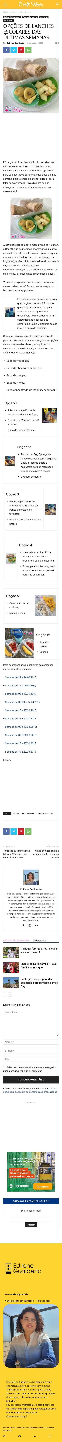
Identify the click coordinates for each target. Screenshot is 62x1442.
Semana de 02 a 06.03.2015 (20, 735)
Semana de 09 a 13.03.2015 (20, 726)
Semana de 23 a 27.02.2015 (20, 743)
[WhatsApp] (28, 50)
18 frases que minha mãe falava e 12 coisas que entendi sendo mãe (16, 854)
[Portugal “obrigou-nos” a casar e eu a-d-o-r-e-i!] (11, 952)
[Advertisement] (31, 137)
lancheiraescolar (45, 813)
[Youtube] (37, 926)
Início (5, 12)
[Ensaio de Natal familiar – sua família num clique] (11, 967)
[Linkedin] (34, 1436)
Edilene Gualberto (15, 43)
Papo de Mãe (8, 20)
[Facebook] (6, 50)
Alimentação (25, 12)
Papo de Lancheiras (30, 17)
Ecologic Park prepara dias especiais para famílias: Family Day (39, 982)
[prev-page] (5, 995)
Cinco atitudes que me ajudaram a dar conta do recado (46, 854)
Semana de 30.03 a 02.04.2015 (22, 702)
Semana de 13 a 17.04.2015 (20, 685)
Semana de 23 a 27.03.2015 (20, 710)
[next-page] (10, 995)
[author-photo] (31, 884)
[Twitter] (13, 50)
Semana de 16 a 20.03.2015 (20, 718)
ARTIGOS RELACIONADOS (16, 940)
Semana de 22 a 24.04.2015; (21, 677)
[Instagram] (31, 926)
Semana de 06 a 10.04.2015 (20, 693)
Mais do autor (40, 940)
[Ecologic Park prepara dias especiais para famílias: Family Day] (11, 982)
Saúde (14, 12)
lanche (16, 813)
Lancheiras (44, 17)
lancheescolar (28, 813)
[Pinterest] (21, 50)
